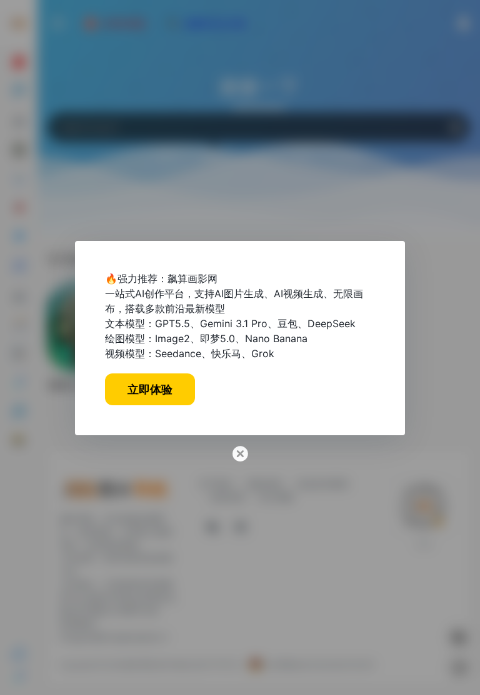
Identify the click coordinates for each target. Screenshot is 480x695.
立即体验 (150, 389)
